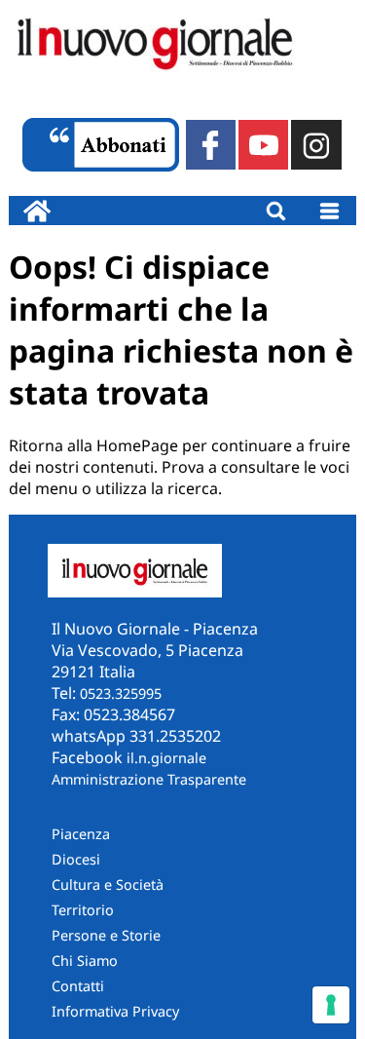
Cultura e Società (108, 884)
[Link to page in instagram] (316, 145)
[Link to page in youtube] (263, 145)
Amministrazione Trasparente (149, 779)
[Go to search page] (276, 210)
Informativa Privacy (115, 1011)
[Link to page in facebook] (211, 145)
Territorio (83, 910)
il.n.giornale (166, 758)
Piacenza (81, 834)
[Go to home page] (37, 210)
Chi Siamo (85, 960)
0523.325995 (121, 693)
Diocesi (76, 859)
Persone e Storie (106, 935)
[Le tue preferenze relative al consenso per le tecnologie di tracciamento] (330, 1004)
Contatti (78, 986)
